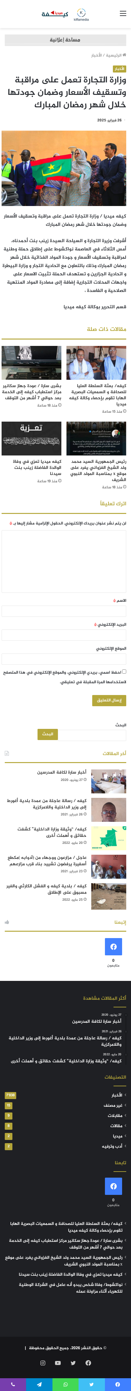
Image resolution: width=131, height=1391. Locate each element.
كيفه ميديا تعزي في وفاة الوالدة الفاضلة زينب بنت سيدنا (37, 468)
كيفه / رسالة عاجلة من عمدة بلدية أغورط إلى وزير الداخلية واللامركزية (46, 804)
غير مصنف (113, 1105)
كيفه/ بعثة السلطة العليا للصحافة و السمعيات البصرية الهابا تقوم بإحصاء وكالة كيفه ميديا (97, 395)
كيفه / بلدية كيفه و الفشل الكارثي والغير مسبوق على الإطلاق (46, 889)
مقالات (116, 1126)
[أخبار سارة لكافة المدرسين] (108, 781)
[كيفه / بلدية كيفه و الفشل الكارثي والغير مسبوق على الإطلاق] (108, 896)
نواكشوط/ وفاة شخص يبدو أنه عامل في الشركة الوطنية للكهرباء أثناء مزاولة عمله (70, 1288)
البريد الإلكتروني (110, 624)
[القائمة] (123, 16)
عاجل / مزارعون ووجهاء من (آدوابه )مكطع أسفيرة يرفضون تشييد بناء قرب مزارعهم (47, 861)
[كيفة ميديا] (65, 14)
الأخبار (96, 55)
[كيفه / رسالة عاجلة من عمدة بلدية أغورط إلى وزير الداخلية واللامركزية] (108, 810)
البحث (120, 725)
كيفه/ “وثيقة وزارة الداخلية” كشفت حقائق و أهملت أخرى (51, 832)
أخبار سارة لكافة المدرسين (61, 772)
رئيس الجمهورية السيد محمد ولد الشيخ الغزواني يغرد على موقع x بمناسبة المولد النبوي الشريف (98, 471)
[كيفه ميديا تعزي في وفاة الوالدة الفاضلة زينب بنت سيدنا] (31, 438)
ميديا (117, 1136)
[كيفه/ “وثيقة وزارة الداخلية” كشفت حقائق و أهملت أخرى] (108, 838)
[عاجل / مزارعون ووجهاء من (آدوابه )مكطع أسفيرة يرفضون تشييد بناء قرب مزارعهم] (108, 867)
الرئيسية (114, 55)
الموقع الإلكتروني (111, 648)
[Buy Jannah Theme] (65, 41)
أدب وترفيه (112, 1146)
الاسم (119, 600)
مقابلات (115, 1116)
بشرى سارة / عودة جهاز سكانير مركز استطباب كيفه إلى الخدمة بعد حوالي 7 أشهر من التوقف (31, 392)
